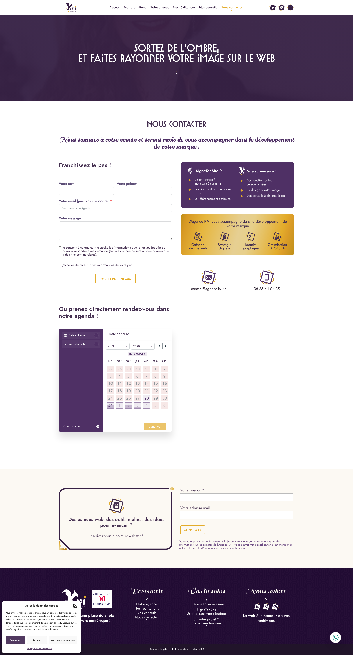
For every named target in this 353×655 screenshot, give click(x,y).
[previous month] (159, 346)
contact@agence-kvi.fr (208, 289)
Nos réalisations (184, 7)
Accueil (115, 7)
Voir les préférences (63, 640)
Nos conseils (208, 7)
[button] (75, 606)
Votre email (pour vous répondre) (84, 201)
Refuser (37, 640)
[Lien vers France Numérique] (102, 599)
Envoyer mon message (115, 279)
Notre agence (159, 7)
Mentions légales (159, 649)
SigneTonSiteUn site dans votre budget (206, 612)
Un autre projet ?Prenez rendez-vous (206, 621)
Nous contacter (232, 7)
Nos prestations (135, 7)
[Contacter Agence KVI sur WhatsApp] (335, 637)
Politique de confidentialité (39, 648)
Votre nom (66, 184)
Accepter (15, 640)
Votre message (70, 218)
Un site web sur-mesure (206, 604)
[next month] (165, 346)
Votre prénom (127, 184)
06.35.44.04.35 (267, 289)
